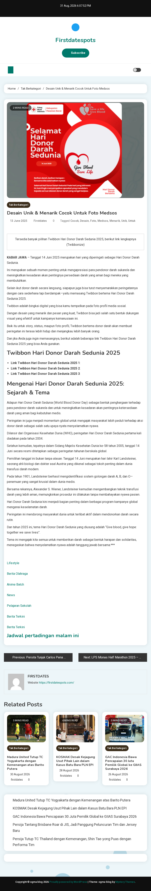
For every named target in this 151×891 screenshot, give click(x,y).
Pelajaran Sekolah (19, 606)
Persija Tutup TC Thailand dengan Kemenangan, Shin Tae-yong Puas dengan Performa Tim (72, 842)
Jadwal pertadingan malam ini (43, 635)
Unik (124, 220)
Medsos (103, 220)
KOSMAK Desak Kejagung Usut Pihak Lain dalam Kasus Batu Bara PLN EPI (75, 761)
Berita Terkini (16, 616)
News (11, 595)
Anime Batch (15, 584)
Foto (93, 220)
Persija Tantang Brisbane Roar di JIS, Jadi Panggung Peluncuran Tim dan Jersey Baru (75, 827)
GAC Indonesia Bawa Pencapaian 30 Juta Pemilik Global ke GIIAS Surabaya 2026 (123, 763)
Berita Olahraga (17, 574)
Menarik (115, 220)
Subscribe (78, 53)
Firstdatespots (75, 40)
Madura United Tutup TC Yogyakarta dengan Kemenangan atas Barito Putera (25, 763)
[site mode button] (137, 70)
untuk (131, 220)
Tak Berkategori (18, 204)
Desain (84, 220)
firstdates (40, 220)
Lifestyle (13, 563)
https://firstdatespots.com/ (56, 682)
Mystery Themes (125, 881)
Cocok (74, 220)
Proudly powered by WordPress (68, 881)
